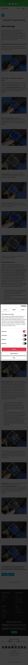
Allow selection (14, 353)
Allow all (14, 349)
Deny (14, 357)
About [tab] (23, 309)
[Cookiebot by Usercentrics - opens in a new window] (21, 306)
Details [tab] (14, 309)
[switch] (25, 335)
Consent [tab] (5, 309)
